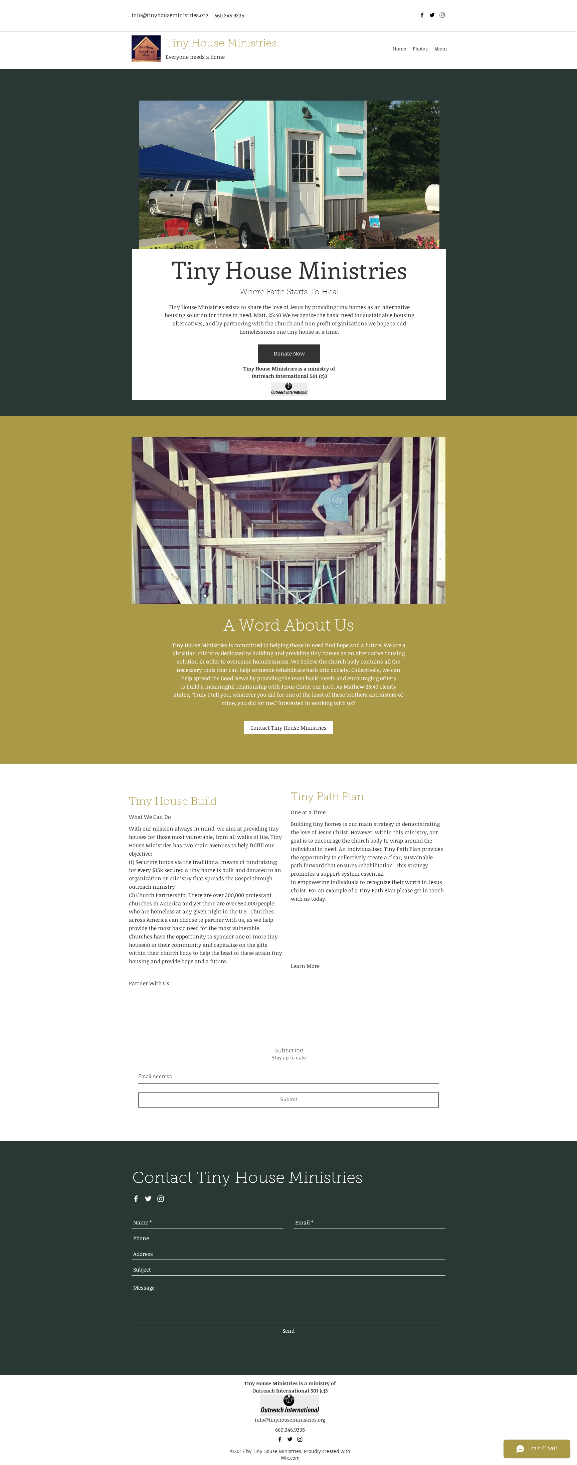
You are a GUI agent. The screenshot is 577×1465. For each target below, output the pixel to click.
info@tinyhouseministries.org (170, 15)
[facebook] (422, 15)
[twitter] (432, 15)
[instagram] (442, 15)
